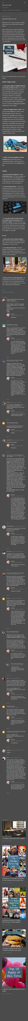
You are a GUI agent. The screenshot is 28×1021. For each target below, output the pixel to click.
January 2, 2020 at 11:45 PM (19, 456)
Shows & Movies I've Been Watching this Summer (11, 921)
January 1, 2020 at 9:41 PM (12, 423)
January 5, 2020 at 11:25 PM (14, 678)
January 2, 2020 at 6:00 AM (17, 412)
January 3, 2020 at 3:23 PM (17, 589)
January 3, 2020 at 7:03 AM (17, 496)
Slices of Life (6, 5)
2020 (6, 292)
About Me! (18, 10)
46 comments (9, 952)
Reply (8, 321)
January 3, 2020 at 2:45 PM (13, 632)
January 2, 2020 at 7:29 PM (17, 445)
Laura (8, 402)
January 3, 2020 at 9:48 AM (16, 598)
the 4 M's (9, 551)
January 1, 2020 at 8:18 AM (12, 301)
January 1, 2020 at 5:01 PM (17, 378)
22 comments (8, 840)
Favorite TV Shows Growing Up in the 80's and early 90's (13, 879)
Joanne (13, 314)
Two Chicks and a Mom (12, 422)
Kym (8, 757)
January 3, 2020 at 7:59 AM (20, 526)
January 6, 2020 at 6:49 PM (17, 718)
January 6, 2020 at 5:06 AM (17, 694)
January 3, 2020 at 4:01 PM (17, 664)
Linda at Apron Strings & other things (16, 731)
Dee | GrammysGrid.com (13, 631)
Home (4, 10)
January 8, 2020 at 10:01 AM (17, 750)
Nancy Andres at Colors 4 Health (15, 360)
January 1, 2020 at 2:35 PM (12, 361)
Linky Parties (11, 10)
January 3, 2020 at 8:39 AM (13, 574)
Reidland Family (11, 706)
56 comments (8, 993)
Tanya (8, 598)
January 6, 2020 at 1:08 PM (13, 707)
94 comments (9, 882)
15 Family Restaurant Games (13, 838)
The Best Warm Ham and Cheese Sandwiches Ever (11, 949)
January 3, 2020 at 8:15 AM (17, 551)
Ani (7, 678)
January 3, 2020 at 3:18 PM (17, 562)
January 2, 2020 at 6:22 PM (18, 440)
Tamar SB (9, 440)
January (12, 292)
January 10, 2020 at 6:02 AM (17, 782)
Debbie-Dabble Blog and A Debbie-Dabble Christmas (15, 300)
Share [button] (3, 290)
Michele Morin (10, 526)
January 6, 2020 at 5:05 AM (17, 534)
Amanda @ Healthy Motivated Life (15, 573)
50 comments (9, 924)
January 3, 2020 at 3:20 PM (17, 609)
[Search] (25, 2)
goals (9, 292)
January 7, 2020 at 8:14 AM (13, 732)
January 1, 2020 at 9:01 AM (12, 325)
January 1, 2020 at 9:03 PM (15, 402)
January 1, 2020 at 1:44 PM (17, 315)
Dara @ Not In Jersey (12, 324)
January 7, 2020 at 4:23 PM (17, 740)
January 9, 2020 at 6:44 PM (15, 757)
